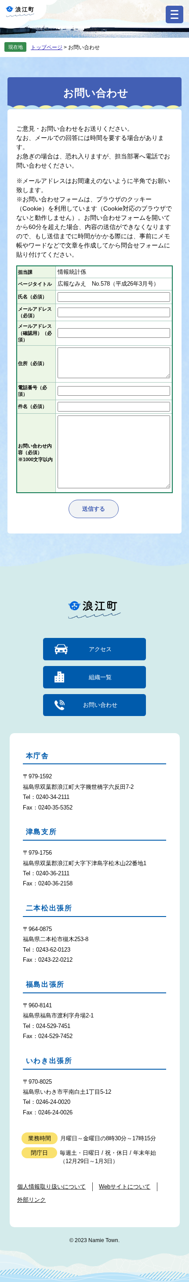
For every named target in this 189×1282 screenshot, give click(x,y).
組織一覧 (100, 677)
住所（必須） (32, 363)
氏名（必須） (32, 296)
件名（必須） (32, 406)
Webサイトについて (124, 1186)
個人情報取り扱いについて (51, 1186)
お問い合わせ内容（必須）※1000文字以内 (35, 452)
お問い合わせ (100, 705)
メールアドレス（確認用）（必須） (35, 332)
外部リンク (31, 1199)
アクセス (100, 649)
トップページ (46, 47)
